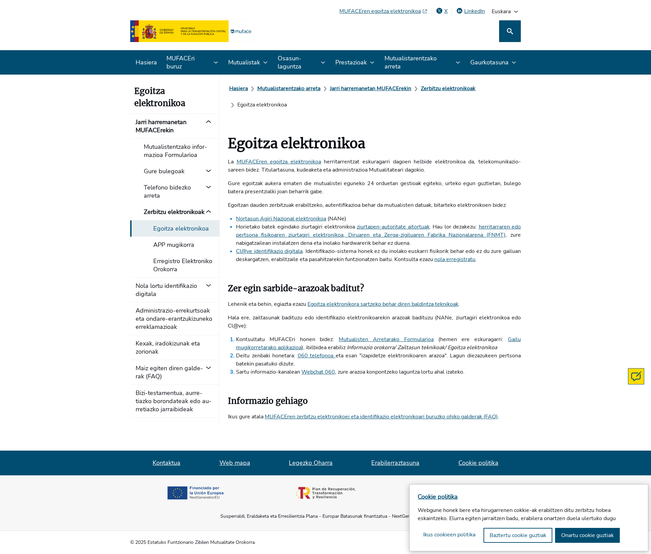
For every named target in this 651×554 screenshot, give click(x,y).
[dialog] (528, 517)
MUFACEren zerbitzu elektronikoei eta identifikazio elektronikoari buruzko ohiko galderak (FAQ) (381, 416)
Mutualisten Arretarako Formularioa (386, 339)
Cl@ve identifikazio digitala (269, 251)
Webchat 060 (318, 372)
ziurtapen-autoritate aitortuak (393, 227)
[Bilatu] (510, 31)
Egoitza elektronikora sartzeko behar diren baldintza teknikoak (383, 304)
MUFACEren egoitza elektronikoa (279, 161)
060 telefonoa (317, 355)
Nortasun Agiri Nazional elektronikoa (281, 218)
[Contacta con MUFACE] (636, 376)
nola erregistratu (454, 259)
